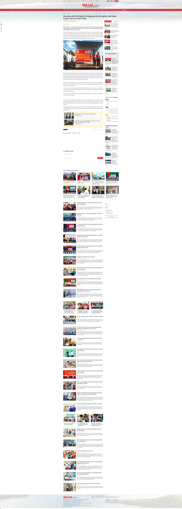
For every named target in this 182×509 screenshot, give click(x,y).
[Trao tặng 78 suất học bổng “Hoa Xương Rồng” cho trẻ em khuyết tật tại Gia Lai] (107, 25)
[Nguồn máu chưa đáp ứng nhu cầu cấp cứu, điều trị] (107, 31)
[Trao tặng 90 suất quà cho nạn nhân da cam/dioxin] (69, 282)
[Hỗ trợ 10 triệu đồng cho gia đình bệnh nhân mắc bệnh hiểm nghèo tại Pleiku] (69, 385)
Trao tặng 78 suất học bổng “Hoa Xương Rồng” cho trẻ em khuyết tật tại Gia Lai (112, 26)
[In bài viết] (1, 31)
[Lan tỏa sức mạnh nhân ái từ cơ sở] (69, 454)
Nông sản (107, 99)
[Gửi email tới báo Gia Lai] (113, 1)
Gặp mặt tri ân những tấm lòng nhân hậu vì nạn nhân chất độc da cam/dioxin (89, 236)
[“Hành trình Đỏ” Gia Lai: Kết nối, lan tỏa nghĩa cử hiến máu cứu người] (69, 374)
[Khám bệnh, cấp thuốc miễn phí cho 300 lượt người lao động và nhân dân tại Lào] (69, 465)
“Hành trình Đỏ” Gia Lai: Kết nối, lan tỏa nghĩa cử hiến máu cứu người (90, 371)
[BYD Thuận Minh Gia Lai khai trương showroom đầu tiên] (108, 162)
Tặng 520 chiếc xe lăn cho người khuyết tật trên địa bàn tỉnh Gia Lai (90, 225)
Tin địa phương (111, 53)
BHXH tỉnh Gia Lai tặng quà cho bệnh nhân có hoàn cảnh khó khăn (89, 429)
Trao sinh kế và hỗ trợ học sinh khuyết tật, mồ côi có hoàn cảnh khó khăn (97, 311)
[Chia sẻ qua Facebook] (1, 22)
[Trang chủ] (64, 10)
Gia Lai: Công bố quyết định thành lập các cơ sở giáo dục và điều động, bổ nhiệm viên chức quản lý (112, 42)
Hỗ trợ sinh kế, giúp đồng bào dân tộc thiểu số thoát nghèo (115, 69)
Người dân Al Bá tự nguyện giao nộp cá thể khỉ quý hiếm (115, 75)
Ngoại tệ (107, 107)
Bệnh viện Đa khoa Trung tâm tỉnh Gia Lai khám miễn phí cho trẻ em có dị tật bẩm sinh (89, 360)
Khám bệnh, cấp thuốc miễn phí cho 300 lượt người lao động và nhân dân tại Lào (90, 462)
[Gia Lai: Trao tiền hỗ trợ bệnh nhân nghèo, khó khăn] (69, 407)
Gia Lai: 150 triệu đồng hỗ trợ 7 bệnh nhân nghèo (69, 424)
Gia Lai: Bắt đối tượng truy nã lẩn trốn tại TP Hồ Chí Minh (114, 48)
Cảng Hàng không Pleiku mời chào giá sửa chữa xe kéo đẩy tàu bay (111, 131)
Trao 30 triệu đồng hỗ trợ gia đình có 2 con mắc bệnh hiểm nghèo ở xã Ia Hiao (111, 196)
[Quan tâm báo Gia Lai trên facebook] (107, 1)
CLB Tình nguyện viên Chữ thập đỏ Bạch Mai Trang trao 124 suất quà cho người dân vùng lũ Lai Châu (69, 311)
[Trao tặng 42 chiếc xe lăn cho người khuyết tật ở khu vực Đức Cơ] (112, 176)
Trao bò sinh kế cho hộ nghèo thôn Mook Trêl (114, 36)
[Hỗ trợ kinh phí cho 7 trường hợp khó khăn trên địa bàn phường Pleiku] (69, 206)
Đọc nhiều (108, 21)
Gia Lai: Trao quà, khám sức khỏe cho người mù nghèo (90, 316)
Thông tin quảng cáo (111, 126)
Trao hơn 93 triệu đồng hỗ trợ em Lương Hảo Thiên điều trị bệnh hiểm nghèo (89, 473)
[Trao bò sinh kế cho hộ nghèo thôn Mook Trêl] (107, 36)
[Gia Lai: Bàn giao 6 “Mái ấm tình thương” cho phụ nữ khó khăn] (69, 217)
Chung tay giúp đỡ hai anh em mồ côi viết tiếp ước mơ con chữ (89, 339)
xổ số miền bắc (107, 215)
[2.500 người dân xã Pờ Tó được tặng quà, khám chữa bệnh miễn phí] (83, 418)
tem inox (106, 203)
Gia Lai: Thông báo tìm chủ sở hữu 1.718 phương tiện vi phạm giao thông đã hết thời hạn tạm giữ (111, 139)
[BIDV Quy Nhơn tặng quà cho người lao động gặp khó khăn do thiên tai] (69, 443)
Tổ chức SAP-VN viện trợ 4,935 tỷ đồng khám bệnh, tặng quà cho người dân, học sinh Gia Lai (89, 328)
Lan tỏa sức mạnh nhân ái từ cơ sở (85, 450)
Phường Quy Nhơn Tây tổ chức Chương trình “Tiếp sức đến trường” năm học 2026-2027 (69, 196)
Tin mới (115, 21)
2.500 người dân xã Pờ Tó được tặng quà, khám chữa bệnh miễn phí (83, 424)
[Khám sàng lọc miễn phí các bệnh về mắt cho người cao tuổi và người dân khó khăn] (83, 190)
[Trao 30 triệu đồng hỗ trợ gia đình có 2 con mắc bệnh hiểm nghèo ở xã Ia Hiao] (112, 190)
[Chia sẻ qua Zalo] (1, 24)
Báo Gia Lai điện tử (91, 5)
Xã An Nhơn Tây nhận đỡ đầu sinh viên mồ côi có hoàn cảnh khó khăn (90, 350)
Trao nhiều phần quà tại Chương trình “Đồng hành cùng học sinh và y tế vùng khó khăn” (98, 196)
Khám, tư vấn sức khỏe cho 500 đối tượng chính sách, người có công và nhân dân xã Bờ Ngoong (89, 393)
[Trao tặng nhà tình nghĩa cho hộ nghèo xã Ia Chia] (69, 487)
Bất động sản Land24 (113, 215)
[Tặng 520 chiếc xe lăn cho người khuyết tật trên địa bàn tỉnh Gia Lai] (69, 228)
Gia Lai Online (70, 497)
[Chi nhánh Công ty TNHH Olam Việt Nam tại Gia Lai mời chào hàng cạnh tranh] (108, 147)
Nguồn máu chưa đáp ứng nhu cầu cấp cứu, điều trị (115, 31)
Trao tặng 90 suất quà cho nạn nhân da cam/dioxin (89, 278)
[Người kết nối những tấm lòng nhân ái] (69, 260)
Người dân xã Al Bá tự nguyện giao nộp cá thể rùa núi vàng (111, 90)
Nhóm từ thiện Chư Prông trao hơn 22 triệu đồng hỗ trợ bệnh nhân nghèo (90, 268)
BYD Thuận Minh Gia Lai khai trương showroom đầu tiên (111, 162)
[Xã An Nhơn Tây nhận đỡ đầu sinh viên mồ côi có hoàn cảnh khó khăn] (69, 352)
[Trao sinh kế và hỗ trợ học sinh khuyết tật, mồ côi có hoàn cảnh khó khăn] (97, 305)
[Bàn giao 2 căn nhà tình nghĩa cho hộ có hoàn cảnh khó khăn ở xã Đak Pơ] (97, 418)
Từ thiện (78, 205)
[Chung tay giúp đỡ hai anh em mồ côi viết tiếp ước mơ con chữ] (69, 342)
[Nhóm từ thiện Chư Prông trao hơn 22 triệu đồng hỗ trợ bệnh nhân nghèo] (69, 271)
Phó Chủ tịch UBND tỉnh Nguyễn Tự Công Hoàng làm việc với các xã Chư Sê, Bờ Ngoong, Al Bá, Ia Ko (111, 61)
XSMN (117, 215)
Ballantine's (107, 211)
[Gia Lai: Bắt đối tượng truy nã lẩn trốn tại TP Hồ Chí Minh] (107, 48)
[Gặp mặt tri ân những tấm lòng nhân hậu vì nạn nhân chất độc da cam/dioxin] (69, 239)
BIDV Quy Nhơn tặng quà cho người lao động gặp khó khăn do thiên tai (89, 440)
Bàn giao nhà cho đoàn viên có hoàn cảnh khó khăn (85, 114)
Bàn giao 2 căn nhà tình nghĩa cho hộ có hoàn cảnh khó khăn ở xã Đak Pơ (97, 424)
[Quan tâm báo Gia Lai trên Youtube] (111, 1)
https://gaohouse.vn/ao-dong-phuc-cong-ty (111, 217)
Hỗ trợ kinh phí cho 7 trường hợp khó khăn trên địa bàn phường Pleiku (89, 203)
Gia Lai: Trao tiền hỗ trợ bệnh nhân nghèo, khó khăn (89, 403)
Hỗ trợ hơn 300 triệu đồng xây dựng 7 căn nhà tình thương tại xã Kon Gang (89, 246)
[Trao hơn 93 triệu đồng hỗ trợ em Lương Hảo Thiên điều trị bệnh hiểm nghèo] (69, 476)
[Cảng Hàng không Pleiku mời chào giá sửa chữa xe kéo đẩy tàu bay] (108, 131)
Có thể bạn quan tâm (71, 170)
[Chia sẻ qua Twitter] (1, 26)
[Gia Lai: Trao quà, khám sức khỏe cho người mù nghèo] (69, 320)
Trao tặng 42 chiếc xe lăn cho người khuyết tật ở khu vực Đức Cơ (112, 183)
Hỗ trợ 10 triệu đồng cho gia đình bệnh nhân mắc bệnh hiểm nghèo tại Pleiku (90, 382)
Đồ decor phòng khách (109, 210)
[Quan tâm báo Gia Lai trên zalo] (109, 1)
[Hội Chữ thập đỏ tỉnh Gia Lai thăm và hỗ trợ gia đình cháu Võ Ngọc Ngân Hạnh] (83, 305)
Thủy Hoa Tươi (109, 213)
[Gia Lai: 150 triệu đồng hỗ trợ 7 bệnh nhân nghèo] (69, 418)
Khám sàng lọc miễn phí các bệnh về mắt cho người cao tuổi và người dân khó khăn (83, 196)
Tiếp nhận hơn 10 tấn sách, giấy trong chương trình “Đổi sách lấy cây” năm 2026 (89, 290)
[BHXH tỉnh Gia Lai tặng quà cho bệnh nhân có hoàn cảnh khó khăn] (69, 432)
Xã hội (78, 330)
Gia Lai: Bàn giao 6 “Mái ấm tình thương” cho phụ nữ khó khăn (89, 214)
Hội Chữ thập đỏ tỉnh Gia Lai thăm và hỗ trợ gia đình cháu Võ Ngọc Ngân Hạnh (83, 311)
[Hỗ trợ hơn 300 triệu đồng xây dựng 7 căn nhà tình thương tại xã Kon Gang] (69, 249)
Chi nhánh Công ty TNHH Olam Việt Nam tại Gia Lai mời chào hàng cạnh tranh (111, 148)
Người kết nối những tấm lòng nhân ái (86, 256)
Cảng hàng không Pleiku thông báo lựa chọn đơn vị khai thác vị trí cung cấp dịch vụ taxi (111, 155)
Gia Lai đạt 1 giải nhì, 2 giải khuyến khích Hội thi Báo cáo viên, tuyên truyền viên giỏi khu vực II (111, 82)
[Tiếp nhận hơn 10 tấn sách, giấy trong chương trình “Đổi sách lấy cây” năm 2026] (69, 293)
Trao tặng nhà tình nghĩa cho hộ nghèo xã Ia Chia (88, 483)
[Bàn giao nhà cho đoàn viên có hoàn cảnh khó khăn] (69, 116)
